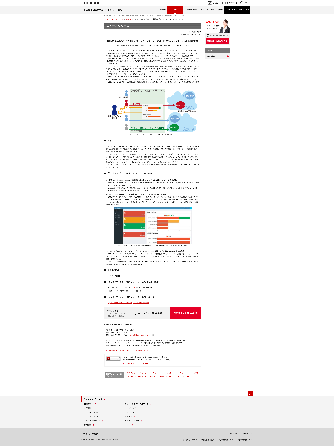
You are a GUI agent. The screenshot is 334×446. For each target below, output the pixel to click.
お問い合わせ (248, 433)
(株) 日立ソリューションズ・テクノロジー (174, 376)
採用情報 (220, 10)
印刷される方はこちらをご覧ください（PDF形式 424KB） (129, 350)
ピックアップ (130, 412)
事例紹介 (128, 416)
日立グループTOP (89, 434)
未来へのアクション (206, 10)
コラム (127, 425)
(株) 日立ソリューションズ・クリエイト (141, 376)
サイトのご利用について (189, 440)
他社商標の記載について (245, 440)
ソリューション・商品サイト (137, 404)
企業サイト (88, 404)
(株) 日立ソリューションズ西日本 (188, 373)
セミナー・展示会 (132, 420)
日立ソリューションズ (93, 399)
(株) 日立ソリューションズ (136, 373)
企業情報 (163, 10)
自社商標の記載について (226, 440)
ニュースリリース (117, 19)
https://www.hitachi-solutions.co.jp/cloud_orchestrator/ (128, 303)
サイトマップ (234, 433)
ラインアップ (130, 408)
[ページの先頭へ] (250, 393)
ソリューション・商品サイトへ (237, 10)
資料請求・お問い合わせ (185, 313)
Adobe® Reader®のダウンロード (136, 364)
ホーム (106, 19)
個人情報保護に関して (207, 440)
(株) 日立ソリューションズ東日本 (161, 373)
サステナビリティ (190, 10)
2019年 (128, 19)
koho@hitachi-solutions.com (140, 335)
